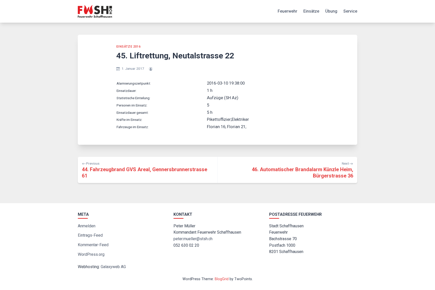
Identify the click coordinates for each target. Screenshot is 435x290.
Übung (331, 11)
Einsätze (311, 11)
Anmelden (86, 226)
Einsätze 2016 (128, 46)
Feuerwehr (287, 11)
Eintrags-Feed (90, 235)
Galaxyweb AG (113, 266)
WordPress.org (91, 254)
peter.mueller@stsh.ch (192, 238)
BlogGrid (222, 279)
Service (350, 11)
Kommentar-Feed (93, 244)
